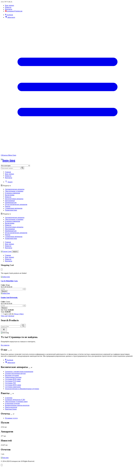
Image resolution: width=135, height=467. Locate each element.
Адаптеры (8, 398)
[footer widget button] (9, 350)
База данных (9, 5)
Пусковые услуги (11, 418)
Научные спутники (12, 375)
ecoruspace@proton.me (14, 11)
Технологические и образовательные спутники (22, 389)
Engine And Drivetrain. (9, 297)
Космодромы (9, 195)
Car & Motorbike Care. (9, 281)
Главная (8, 172)
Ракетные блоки (11, 409)
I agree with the (13, 314)
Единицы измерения (12, 193)
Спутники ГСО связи (13, 381)
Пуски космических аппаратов (16, 204)
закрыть (15, 251)
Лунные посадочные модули (15, 373)
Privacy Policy (19, 314)
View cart (4, 316)
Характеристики (11, 210)
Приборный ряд (11, 202)
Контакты (8, 9)
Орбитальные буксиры (13, 377)
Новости (8, 7)
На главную (5, 345)
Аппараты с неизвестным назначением (19, 371)
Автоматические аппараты (14, 189)
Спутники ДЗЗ (10, 383)
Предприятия (10, 201)
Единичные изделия (12, 403)
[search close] (4, 330)
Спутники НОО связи (13, 385)
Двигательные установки (14, 191)
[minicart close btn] (2, 269)
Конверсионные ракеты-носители (17, 405)
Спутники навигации (13, 387)
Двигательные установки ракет (16, 401)
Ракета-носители (11, 407)
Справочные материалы (13, 208)
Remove (4, 291)
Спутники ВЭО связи (13, 379)
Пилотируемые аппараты (14, 199)
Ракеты (7, 206)
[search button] (22, 168)
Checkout (11, 316)
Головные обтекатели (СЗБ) (15, 399)
